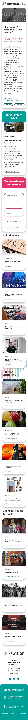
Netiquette (14, 713)
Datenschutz (5, 713)
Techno (11, 99)
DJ (4, 99)
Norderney (6, 100)
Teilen (9, 104)
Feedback (19, 104)
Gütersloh (20, 38)
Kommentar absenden (12, 228)
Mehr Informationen (11, 171)
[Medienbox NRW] (14, 690)
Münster (17, 100)
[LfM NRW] (14, 698)
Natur (17, 99)
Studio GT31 (14, 38)
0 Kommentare (19, 41)
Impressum (23, 713)
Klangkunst (15, 51)
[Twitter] (18, 679)
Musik (9, 56)
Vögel (21, 100)
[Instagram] (14, 679)
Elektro (7, 99)
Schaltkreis (12, 100)
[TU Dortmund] (14, 706)
